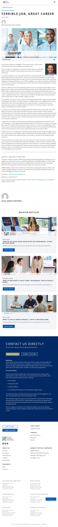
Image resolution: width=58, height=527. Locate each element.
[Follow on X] (7, 443)
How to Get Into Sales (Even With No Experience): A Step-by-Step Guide (28, 242)
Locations (4, 458)
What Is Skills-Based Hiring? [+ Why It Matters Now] (26, 319)
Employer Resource (9, 10)
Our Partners (5, 453)
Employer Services (35, 428)
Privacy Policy (6, 460)
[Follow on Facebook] (3, 443)
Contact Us (5, 469)
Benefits (32, 440)
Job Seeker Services (35, 435)
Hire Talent (10, 426)
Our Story (4, 450)
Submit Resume (29, 354)
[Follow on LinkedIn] (5, 443)
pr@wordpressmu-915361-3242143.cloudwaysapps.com (32, 179)
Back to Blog (7, 7)
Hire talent (12, 354)
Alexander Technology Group (38, 455)
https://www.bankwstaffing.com (17, 174)
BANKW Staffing (34, 450)
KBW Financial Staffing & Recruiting (39, 453)
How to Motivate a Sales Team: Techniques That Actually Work (28, 281)
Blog (3, 10)
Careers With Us (6, 455)
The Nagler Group (35, 458)
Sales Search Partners (14, 25)
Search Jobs (33, 437)
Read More (8, 250)
